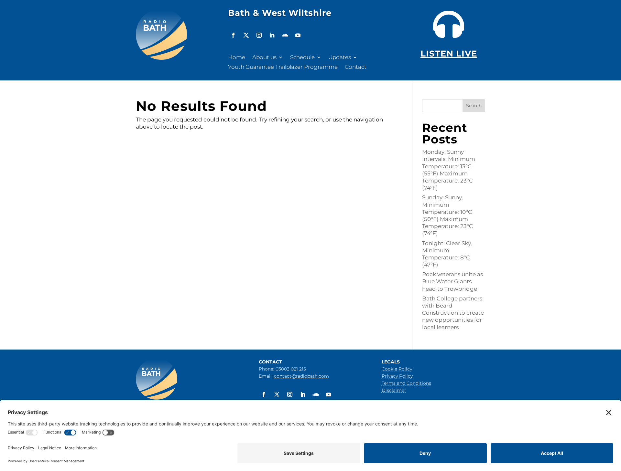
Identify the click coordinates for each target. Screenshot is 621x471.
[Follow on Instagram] (259, 35)
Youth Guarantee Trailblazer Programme (283, 67)
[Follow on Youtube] (298, 35)
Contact (355, 67)
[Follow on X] (246, 35)
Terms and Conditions (406, 383)
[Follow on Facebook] (233, 35)
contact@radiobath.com (301, 376)
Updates (339, 57)
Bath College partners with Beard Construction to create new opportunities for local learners (453, 312)
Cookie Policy (397, 369)
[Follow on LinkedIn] (272, 35)
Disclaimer (394, 390)
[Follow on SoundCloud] (285, 35)
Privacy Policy (397, 376)
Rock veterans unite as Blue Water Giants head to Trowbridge (452, 281)
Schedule (302, 57)
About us (264, 57)
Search (474, 106)
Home (236, 57)
